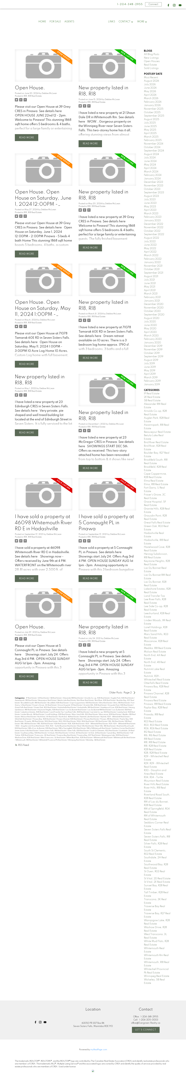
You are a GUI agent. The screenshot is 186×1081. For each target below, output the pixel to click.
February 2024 (152, 175)
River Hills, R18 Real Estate (105, 726)
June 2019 (150, 367)
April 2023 (150, 210)
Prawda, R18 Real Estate (34, 721)
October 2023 (152, 189)
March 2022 (151, 255)
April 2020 (150, 332)
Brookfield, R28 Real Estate (58, 703)
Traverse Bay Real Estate (66, 735)
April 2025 (150, 133)
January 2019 (152, 384)
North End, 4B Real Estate (69, 717)
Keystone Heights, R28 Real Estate (51, 710)
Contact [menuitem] (124, 21)
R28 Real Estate (60, 724)
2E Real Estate (43, 698)
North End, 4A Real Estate (47, 717)
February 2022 (152, 259)
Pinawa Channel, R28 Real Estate (70, 719)
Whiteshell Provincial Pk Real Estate (53, 740)
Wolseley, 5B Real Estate (95, 740)
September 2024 (154, 151)
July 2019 (149, 363)
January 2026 (152, 105)
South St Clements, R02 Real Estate (104, 731)
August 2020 (151, 318)
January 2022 (152, 262)
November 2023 (153, 185)
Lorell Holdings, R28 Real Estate (58, 714)
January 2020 (152, 342)
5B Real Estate (56, 698)
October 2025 (152, 112)
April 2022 (150, 252)
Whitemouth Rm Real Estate (124, 737)
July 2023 (150, 199)
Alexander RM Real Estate (73, 698)
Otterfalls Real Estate (23, 719)
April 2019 (150, 374)
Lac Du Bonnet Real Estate (76, 710)
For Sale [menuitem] (55, 21)
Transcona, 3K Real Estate (45, 735)
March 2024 (151, 172)
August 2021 (151, 276)
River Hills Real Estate (85, 726)
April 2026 (150, 95)
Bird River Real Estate (85, 700)
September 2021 (153, 273)
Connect (153, 4)
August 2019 (151, 360)
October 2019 (152, 353)
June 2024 (150, 161)
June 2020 (150, 325)
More (140, 21)
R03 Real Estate (51, 721)
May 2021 (149, 287)
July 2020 (150, 321)
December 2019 (153, 346)
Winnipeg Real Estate (76, 740)
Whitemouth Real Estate (103, 737)
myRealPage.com (99, 1050)
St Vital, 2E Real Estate (97, 733)
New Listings (151, 58)
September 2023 (154, 192)
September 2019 (153, 356)
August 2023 (151, 196)
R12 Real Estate (102, 721)
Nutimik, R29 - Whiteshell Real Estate (115, 717)
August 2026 (151, 81)
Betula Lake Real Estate (67, 700)
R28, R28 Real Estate (76, 724)
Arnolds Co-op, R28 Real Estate (97, 698)
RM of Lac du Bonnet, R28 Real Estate (43, 728)
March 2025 (151, 137)
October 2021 (152, 269)
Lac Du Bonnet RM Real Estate (99, 710)
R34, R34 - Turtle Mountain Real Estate (61, 726)
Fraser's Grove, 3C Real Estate (45, 705)
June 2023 (150, 203)
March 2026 (151, 98)
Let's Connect (145, 1030)
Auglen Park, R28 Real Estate (122, 698)
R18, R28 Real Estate (45, 724)
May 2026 (150, 91)
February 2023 (152, 217)
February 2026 (152, 102)
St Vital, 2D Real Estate (78, 733)
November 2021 (153, 266)
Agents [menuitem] (69, 21)
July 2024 (150, 157)
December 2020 (153, 304)
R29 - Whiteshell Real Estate (97, 724)
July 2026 (150, 84)
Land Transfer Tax (57, 712)
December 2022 (153, 224)
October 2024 (152, 147)
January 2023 (152, 220)
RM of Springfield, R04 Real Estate (72, 728)
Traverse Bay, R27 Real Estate (89, 735)
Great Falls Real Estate (24, 707)
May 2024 (150, 165)
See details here (50, 111)
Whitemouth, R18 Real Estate (27, 740)
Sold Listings (151, 68)
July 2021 (149, 280)
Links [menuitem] (111, 21)
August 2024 (151, 154)
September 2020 (154, 314)
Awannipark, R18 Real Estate (26, 700)
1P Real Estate (31, 698)
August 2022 (151, 238)
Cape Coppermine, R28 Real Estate (84, 703)
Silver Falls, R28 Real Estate (78, 731)
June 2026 (150, 88)
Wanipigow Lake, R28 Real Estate (115, 735)
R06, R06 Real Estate (86, 721)
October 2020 (152, 311)
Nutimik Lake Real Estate (90, 717)
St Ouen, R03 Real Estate (58, 733)
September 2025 (154, 116)
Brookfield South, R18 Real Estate (34, 703)
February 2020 (153, 339)
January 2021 (152, 301)
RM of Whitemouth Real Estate (99, 728)
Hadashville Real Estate (67, 707)
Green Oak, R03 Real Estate (45, 707)
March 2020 (151, 335)
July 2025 (150, 123)
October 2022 (152, 231)
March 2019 (151, 377)
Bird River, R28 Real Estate (105, 700)
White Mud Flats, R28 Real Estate (80, 737)
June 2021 (150, 283)
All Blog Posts (151, 54)
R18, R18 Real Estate (33, 96)
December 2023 (153, 182)
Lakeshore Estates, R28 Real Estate (35, 712)
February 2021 (152, 297)
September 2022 (154, 234)
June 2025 (150, 126)
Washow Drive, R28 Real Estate (27, 737)
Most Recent (151, 77)
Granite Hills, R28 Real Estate (95, 705)
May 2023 (150, 206)
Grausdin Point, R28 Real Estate (120, 705)
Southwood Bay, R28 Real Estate (34, 733)
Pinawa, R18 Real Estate (109, 719)
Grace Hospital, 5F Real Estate (70, 705)
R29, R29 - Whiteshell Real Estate (122, 724)
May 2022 (150, 248)
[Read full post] (43, 67)
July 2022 (150, 241)
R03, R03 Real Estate (67, 721)
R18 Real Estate (152, 739)
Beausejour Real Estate (47, 700)
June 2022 (150, 245)
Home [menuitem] (42, 21)
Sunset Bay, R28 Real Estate (118, 733)
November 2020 (154, 308)
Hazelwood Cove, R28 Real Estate (114, 707)
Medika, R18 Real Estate (157, 648)
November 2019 (153, 349)
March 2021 (151, 294)
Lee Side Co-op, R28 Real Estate (103, 712)
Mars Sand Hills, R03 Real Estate (85, 714)
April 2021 (150, 290)
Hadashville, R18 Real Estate (88, 707)
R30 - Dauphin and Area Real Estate (30, 726)
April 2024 (150, 168)
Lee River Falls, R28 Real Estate (77, 712)
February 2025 (153, 140)
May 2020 (150, 328)
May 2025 (150, 130)
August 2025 (151, 119)
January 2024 (152, 178)
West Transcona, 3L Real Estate (53, 737)
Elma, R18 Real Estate (122, 703)
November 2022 (153, 227)
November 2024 (153, 144)
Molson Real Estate (28, 717)
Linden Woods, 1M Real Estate (33, 714)
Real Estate (150, 65)
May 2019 (149, 370)
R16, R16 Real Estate (116, 721)
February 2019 (152, 381)
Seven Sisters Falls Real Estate (26, 731)
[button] (168, 5)
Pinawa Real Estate (91, 719)
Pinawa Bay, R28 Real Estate (44, 719)
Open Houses (152, 61)
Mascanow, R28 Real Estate (110, 714)
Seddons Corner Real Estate (123, 728)
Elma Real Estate (105, 703)
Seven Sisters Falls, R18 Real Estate (52, 731)
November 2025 (153, 109)
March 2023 (151, 213)
